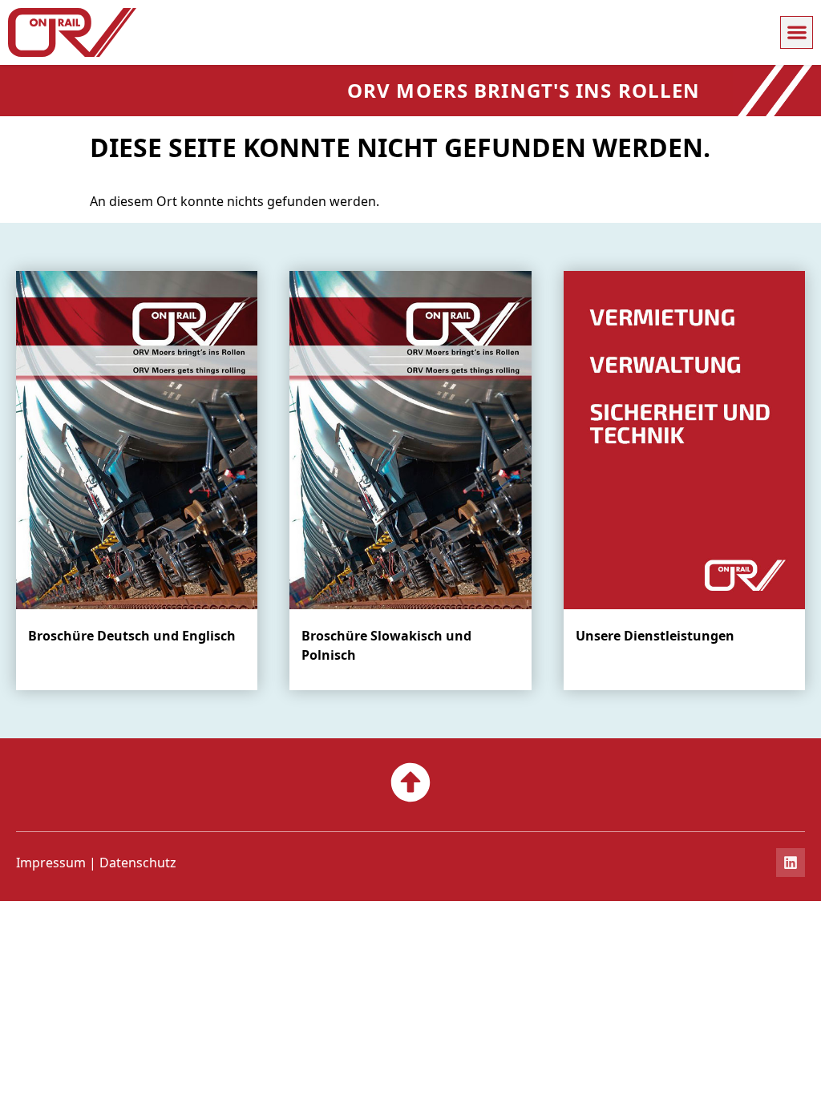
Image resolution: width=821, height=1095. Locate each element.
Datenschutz (137, 862)
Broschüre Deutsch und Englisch (132, 635)
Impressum (51, 862)
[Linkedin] (790, 862)
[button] (796, 32)
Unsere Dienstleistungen (655, 635)
